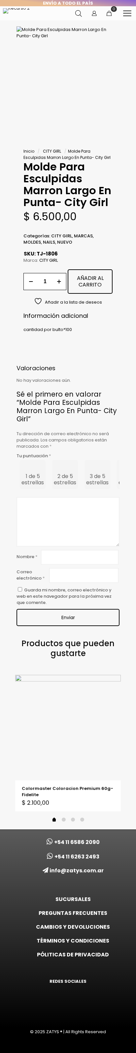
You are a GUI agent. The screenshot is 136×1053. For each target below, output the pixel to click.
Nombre (27, 557)
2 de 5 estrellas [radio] (65, 479)
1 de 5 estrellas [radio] (32, 479)
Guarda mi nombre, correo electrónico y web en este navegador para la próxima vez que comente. (64, 596)
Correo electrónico (31, 575)
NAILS (49, 242)
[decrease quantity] (31, 281)
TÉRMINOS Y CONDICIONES (73, 941)
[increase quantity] (59, 281)
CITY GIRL (52, 151)
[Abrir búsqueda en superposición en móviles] (78, 13)
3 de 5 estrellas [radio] (97, 479)
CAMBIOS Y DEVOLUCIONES (73, 927)
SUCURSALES (73, 899)
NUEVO (64, 242)
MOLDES (32, 242)
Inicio (28, 151)
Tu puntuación (34, 456)
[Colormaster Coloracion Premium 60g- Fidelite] (68, 727)
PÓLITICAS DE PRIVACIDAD (73, 954)
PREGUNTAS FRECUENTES (73, 913)
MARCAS (83, 236)
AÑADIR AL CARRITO (90, 281)
